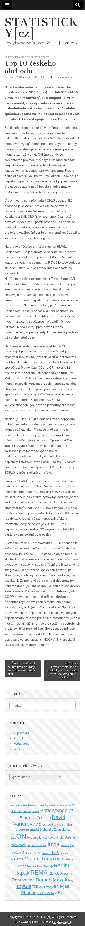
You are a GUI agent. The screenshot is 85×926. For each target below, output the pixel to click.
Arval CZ (70, 805)
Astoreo (16, 811)
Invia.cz (65, 845)
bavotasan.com (61, 921)
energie (58, 837)
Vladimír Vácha (45, 893)
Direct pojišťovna (50, 824)
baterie (35, 811)
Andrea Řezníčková (31, 805)
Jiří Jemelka (31, 852)
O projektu (21, 733)
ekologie (32, 837)
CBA (32, 818)
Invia (53, 844)
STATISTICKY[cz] (41, 27)
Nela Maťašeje (45, 866)
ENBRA (46, 837)
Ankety (9, 57)
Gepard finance (36, 845)
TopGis (23, 886)
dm (64, 824)
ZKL (59, 892)
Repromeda (23, 879)
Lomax (50, 851)
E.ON (18, 836)
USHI (42, 886)
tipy (70, 880)
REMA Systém (60, 873)
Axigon (27, 811)
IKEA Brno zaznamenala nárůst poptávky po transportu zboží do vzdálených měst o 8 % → (62, 670)
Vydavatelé (21, 743)
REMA (38, 872)
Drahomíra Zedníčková (55, 829)
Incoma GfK (15, 77)
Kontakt (19, 738)
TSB (35, 886)
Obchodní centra (39, 57)
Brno (24, 817)
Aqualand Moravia (54, 805)
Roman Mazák (51, 879)
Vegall (51, 886)
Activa (13, 805)
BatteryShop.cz (57, 810)
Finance (20, 57)
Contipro (43, 817)
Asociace (20, 749)
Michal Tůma (39, 859)
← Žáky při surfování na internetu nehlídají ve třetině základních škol (21, 669)
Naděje (31, 866)
